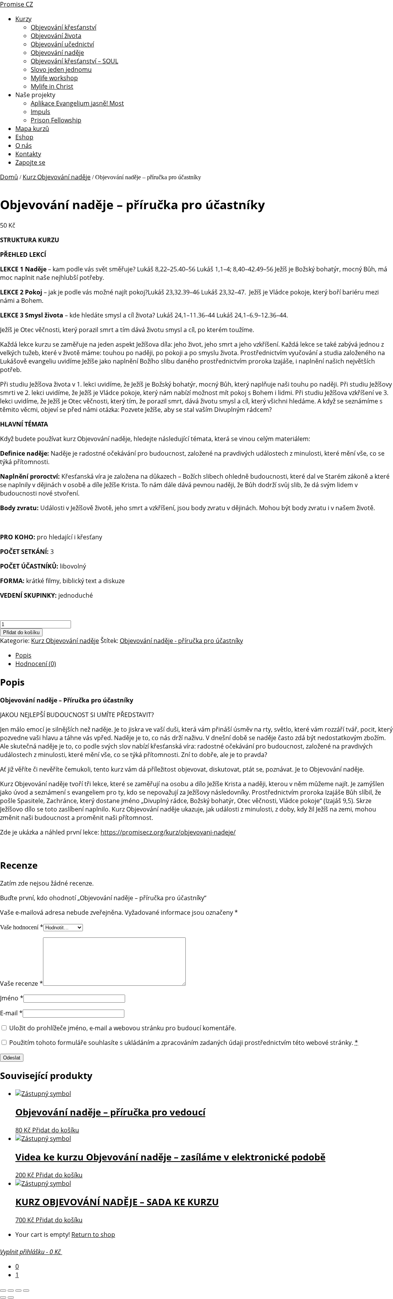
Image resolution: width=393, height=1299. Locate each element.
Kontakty (28, 154)
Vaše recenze (21, 983)
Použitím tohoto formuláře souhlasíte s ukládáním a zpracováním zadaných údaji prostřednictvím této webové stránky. (183, 1042)
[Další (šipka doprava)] (11, 1297)
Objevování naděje (57, 52)
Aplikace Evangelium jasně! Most (77, 103)
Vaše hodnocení (21, 927)
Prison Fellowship (56, 120)
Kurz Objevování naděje (57, 177)
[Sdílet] (18, 1290)
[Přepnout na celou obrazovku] (11, 1290)
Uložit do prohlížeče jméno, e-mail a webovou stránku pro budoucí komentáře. (122, 1028)
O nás (23, 145)
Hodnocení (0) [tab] (35, 663)
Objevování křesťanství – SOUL (74, 61)
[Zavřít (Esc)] (26, 1290)
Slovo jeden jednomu (61, 69)
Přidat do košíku (21, 632)
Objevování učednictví (62, 44)
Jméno (11, 998)
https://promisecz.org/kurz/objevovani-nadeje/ (168, 832)
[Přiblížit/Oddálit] (3, 1290)
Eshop (24, 137)
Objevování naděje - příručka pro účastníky (181, 640)
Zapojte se (30, 162)
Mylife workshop (54, 78)
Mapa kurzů (32, 128)
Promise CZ (16, 4)
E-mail (11, 1013)
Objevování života (56, 35)
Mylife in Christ (52, 86)
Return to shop (93, 1234)
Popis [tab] (23, 655)
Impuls (40, 111)
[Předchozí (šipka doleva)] (3, 1297)
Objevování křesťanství (63, 27)
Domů (9, 177)
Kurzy (23, 19)
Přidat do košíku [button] (55, 1130)
